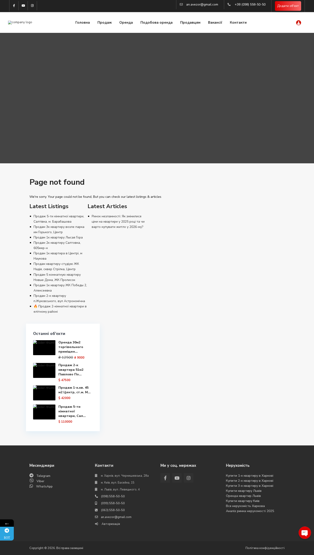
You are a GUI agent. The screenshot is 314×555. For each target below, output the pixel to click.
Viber (40, 481)
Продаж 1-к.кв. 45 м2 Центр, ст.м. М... (74, 389)
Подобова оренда (156, 22)
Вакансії (215, 22)
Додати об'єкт (288, 6)
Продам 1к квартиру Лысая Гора (58, 237)
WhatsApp (44, 486)
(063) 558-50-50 (113, 510)
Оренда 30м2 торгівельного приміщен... (70, 347)
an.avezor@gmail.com (202, 4)
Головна (82, 22)
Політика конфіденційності (265, 548)
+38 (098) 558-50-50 (250, 4)
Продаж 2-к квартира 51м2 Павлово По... (70, 370)
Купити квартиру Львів (244, 491)
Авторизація (110, 524)
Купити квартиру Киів (243, 501)
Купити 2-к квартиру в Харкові (249, 481)
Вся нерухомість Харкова (245, 506)
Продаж (104, 22)
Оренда (126, 22)
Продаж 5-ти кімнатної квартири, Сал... (72, 411)
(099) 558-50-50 (113, 503)
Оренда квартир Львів (243, 496)
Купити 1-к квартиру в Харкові (249, 475)
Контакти (238, 22)
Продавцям (190, 22)
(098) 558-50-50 (113, 496)
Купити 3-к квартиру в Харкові (249, 486)
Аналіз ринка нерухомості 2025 (250, 511)
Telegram (43, 476)
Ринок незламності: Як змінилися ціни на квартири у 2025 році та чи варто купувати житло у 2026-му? (118, 221)
